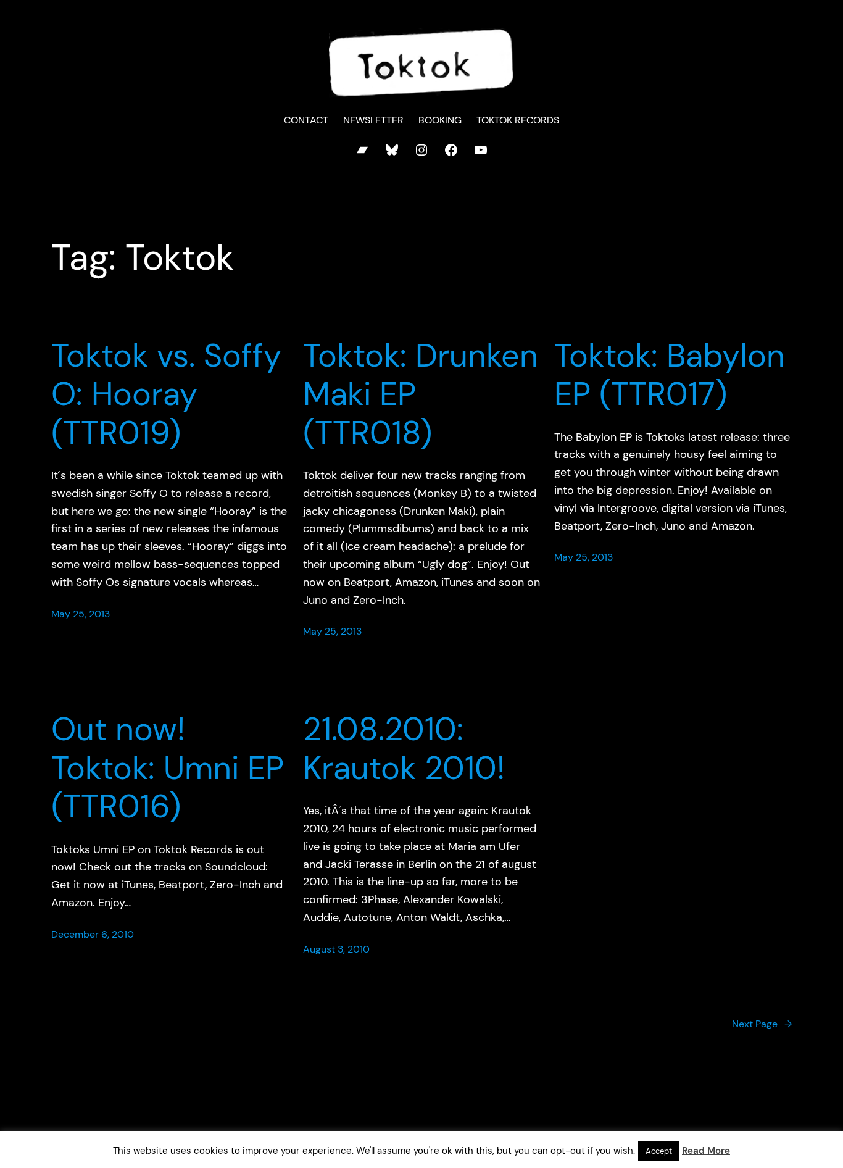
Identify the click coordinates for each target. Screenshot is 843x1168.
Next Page (762, 1023)
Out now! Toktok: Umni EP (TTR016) (167, 767)
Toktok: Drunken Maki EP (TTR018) (420, 394)
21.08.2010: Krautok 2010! (404, 748)
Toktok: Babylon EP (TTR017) (669, 375)
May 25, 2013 (80, 613)
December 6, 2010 (92, 934)
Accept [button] (659, 1151)
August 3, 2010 (336, 949)
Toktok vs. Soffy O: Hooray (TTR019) (166, 394)
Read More (706, 1151)
